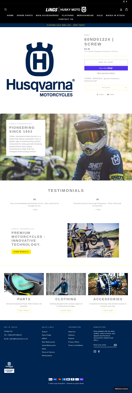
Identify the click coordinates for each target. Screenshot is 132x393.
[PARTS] (24, 284)
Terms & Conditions (75, 345)
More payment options (106, 73)
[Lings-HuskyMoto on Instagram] (95, 351)
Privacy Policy (73, 342)
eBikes (44, 338)
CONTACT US (66, 19)
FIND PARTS (24, 310)
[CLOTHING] (66, 284)
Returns (71, 338)
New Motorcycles (48, 342)
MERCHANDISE (85, 15)
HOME (10, 15)
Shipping (97, 51)
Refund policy (47, 355)
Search (44, 332)
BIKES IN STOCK (115, 15)
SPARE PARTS (25, 15)
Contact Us (8, 331)
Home (86, 35)
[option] (66, 25)
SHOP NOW (66, 310)
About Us (71, 332)
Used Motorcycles (49, 345)
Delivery (71, 335)
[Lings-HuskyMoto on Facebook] (99, 351)
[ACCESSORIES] (108, 284)
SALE (100, 15)
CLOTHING (68, 15)
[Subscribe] (115, 345)
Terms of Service (48, 352)
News (44, 349)
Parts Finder (46, 335)
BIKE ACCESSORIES (47, 15)
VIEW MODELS (21, 252)
